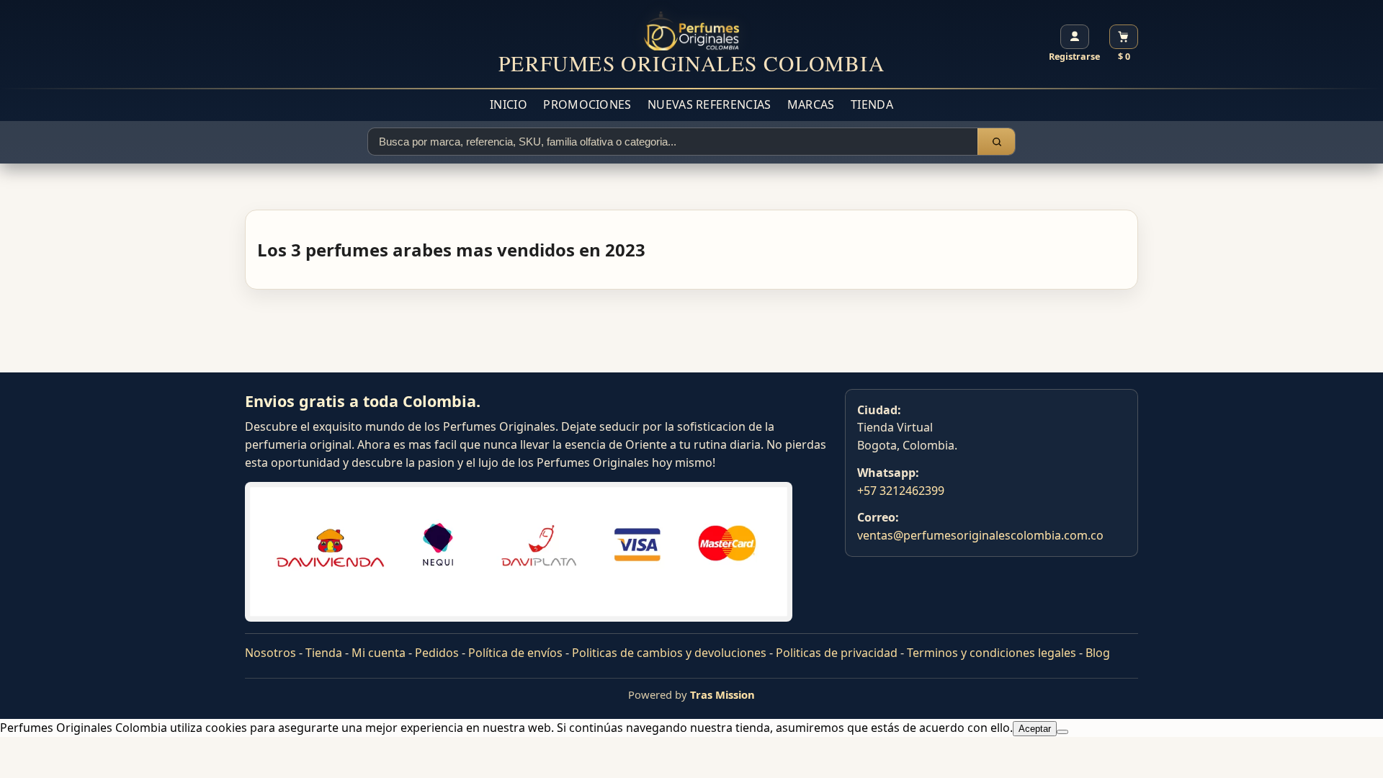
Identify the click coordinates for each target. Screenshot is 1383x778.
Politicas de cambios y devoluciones (669, 653)
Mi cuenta (379, 653)
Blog (1098, 653)
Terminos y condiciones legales (991, 653)
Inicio (508, 104)
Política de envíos (515, 653)
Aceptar (1035, 728)
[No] (1062, 732)
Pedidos (437, 653)
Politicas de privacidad (837, 653)
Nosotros (270, 653)
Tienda (872, 104)
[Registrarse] (1074, 36)
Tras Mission (722, 694)
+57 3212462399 (900, 490)
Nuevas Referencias (709, 104)
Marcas (811, 104)
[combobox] (672, 141)
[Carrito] (1123, 36)
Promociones (587, 104)
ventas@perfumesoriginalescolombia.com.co (980, 535)
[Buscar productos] (996, 141)
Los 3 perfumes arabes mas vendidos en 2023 (451, 249)
